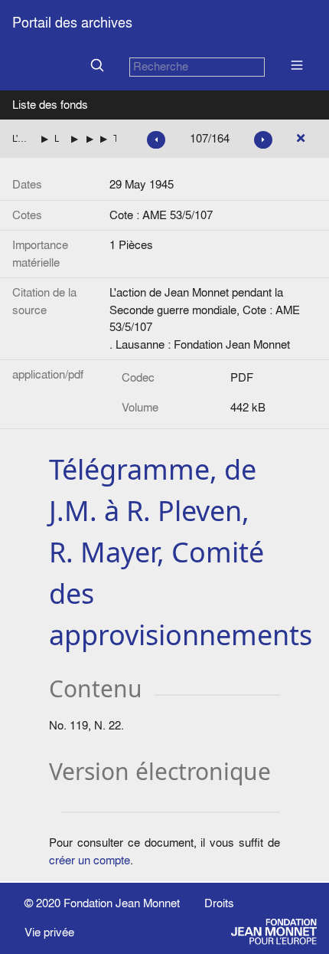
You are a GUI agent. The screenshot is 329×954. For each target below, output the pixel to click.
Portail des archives (72, 22)
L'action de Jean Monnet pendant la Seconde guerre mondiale (20, 138)
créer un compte (89, 860)
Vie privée (49, 932)
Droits (219, 903)
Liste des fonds (50, 105)
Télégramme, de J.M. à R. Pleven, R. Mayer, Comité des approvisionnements (114, 138)
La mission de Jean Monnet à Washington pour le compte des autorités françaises (56, 138)
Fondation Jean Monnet (122, 903)
